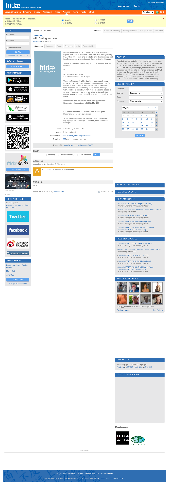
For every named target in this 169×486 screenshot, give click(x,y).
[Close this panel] (164, 19)
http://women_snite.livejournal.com (76, 136)
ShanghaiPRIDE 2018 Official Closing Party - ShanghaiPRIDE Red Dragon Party (136, 228)
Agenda (37, 30)
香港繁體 (148, 367)
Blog (58, 473)
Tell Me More (18, 170)
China (120, 206)
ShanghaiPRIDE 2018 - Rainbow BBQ (133, 216)
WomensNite (58, 192)
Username (10, 34)
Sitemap (109, 473)
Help (87, 473)
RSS (103, 473)
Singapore (37, 41)
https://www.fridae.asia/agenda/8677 (78, 145)
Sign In (137, 6)
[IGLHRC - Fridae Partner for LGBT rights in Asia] (138, 445)
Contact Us (94, 473)
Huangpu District (141, 232)
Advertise (71, 473)
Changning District (141, 206)
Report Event (107, 192)
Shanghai (128, 206)
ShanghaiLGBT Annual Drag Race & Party (135, 204)
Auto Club (10, 275)
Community (38, 36)
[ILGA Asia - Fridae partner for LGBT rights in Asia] (123, 445)
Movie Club (10, 271)
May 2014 (126, 108)
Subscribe (18, 280)
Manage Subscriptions (18, 284)
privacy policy (119, 478)
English (120, 367)
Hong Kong (122, 212)
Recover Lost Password (18, 56)
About (63, 473)
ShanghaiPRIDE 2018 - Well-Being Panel (134, 221)
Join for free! (123, 6)
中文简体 (139, 367)
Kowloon (132, 212)
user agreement (103, 478)
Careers (80, 473)
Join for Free (18, 66)
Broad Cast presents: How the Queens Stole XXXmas (139, 210)
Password (10, 40)
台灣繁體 (129, 367)
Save (130, 21)
